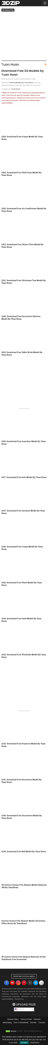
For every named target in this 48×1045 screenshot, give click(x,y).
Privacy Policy (12, 1019)
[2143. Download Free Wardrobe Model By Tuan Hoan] (24, 639)
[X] (29, 982)
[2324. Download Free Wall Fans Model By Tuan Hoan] (24, 157)
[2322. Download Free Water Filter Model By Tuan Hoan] (24, 229)
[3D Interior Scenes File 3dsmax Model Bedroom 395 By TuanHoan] (24, 869)
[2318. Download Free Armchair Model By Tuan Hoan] (24, 425)
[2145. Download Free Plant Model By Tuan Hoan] (24, 567)
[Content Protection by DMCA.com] (11, 1031)
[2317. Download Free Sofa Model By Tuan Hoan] (24, 461)
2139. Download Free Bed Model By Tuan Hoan (23, 851)
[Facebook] (6, 982)
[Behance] (41, 982)
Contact (41, 1022)
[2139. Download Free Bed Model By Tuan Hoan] (24, 836)
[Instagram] (18, 982)
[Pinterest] (24, 982)
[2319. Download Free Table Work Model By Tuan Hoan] (24, 336)
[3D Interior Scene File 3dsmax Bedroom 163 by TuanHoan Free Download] (24, 941)
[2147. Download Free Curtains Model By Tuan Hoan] (24, 495)
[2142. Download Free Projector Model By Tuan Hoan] (24, 728)
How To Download (21, 1022)
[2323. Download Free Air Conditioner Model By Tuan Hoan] (24, 193)
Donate (33, 1022)
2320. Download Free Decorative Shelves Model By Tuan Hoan (20, 317)
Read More (35, 1042)
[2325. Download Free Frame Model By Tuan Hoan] (24, 121)
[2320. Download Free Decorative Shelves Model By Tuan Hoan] (24, 300)
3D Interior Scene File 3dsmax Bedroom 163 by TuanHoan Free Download (23, 957)
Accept (24, 1042)
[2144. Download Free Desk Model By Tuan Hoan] (24, 603)
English (20, 1009)
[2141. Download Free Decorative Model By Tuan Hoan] (24, 764)
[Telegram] (35, 982)
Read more (19, 999)
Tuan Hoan (15, 89)
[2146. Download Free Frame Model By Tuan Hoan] (24, 531)
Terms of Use (26, 1019)
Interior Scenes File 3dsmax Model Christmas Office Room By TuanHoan (23, 922)
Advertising (7, 1022)
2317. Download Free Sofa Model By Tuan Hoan (24, 477)
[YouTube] (12, 982)
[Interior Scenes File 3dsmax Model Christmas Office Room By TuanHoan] (24, 905)
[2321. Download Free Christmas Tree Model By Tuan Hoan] (24, 265)
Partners (37, 1019)
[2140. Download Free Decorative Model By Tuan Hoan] (24, 800)
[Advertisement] (24, 37)
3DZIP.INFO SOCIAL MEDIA (24, 976)
